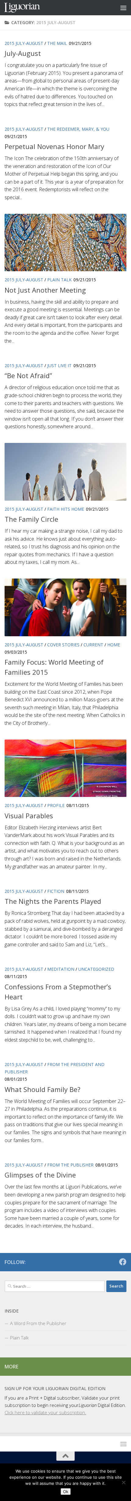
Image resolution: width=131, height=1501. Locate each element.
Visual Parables (29, 815)
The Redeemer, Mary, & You (78, 129)
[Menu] (123, 7)
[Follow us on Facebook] (122, 1261)
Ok (65, 1491)
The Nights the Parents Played (53, 901)
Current (93, 645)
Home (113, 645)
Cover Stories (63, 645)
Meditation (60, 969)
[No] (123, 1482)
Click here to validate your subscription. (45, 1412)
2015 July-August (24, 43)
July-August (23, 53)
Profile (56, 805)
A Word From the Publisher (38, 1323)
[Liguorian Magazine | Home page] (28, 7)
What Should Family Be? (42, 1089)
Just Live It (59, 365)
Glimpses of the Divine (40, 1174)
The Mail (57, 43)
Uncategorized (96, 969)
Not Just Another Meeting (45, 289)
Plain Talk (59, 280)
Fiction (55, 891)
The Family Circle (31, 519)
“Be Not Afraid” (28, 375)
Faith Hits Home (65, 509)
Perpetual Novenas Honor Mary (54, 146)
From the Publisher (70, 1165)
